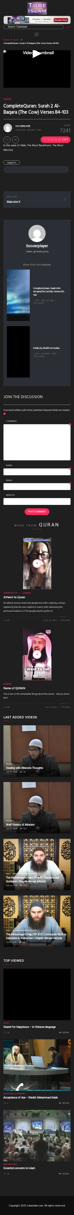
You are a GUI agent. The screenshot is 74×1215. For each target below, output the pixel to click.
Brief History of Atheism (20, 824)
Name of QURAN (14, 688)
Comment (38, 421)
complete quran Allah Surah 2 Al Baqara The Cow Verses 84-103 (36, 169)
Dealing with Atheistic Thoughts (24, 768)
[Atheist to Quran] (37, 563)
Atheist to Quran (14, 597)
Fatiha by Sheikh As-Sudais (46, 348)
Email (38, 480)
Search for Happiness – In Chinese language (29, 1027)
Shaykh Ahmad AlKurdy (25, 873)
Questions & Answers (14, 1093)
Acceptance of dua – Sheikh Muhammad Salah (30, 1097)
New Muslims (10, 1164)
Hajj (8, 873)
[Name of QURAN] (37, 654)
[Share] (15, 140)
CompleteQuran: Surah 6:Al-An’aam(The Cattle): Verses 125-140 (49, 291)
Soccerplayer (37, 246)
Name (38, 466)
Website (10, 495)
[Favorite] (6, 139)
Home (6, 40)
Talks (9, 764)
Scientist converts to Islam (19, 1168)
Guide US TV (10, 593)
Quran (16, 40)
